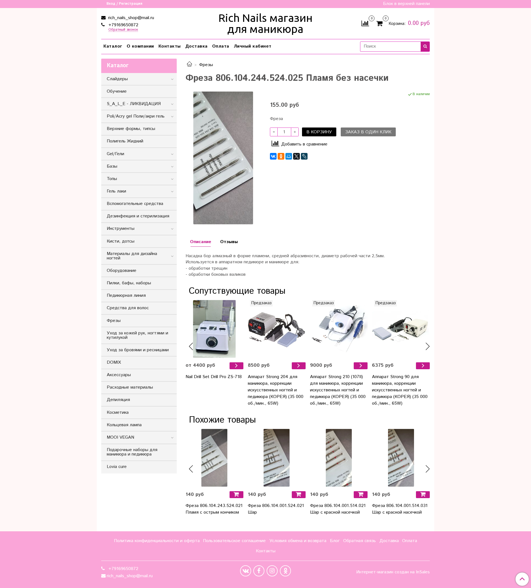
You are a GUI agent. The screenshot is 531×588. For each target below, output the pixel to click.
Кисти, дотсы (120, 241)
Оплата (220, 46)
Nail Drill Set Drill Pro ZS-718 (214, 377)
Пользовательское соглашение (234, 541)
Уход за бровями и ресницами (138, 350)
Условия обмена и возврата (297, 541)
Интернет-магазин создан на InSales (393, 572)
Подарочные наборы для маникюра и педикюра (132, 452)
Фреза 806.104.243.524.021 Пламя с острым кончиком (214, 509)
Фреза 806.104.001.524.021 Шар (276, 509)
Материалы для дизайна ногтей (132, 256)
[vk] (245, 570)
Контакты (169, 46)
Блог (335, 541)
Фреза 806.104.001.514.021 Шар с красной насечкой (338, 509)
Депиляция (118, 400)
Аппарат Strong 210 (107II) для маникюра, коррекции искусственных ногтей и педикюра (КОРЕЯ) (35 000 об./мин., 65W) (338, 390)
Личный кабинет (253, 46)
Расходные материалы (130, 387)
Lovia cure (117, 467)
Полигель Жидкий (125, 141)
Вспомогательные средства (135, 204)
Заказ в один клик (368, 132)
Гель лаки (116, 191)
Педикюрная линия (126, 295)
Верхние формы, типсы (131, 129)
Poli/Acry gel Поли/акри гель (136, 116)
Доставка (196, 46)
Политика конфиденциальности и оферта (157, 541)
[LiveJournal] (304, 156)
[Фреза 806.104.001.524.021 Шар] (277, 458)
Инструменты (120, 228)
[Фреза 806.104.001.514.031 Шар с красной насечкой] (401, 458)
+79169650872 (122, 25)
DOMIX (114, 362)
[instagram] (272, 570)
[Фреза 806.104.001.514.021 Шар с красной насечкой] (339, 458)
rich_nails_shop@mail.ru (130, 18)
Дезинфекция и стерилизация (138, 216)
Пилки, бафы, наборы (129, 283)
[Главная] (189, 65)
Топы (112, 179)
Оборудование (121, 270)
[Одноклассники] (281, 156)
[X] (296, 156)
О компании (140, 46)
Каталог (112, 46)
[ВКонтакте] (273, 156)
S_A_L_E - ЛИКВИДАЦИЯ (134, 104)
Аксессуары (119, 375)
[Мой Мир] (288, 156)
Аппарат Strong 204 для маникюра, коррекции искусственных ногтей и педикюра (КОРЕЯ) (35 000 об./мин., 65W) (275, 390)
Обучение (117, 91)
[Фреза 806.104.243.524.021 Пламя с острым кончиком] (214, 458)
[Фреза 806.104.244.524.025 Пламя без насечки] (223, 158)
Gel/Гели (115, 154)
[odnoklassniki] (285, 570)
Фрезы (206, 65)
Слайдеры (117, 79)
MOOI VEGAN (120, 437)
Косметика (118, 412)
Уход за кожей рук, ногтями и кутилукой (137, 335)
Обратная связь (359, 541)
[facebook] (258, 570)
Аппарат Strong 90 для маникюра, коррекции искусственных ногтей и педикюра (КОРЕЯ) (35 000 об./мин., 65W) (400, 390)
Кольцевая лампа (124, 425)
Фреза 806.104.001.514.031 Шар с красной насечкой (400, 509)
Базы (112, 166)
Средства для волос (128, 308)
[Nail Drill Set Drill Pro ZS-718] (214, 329)
